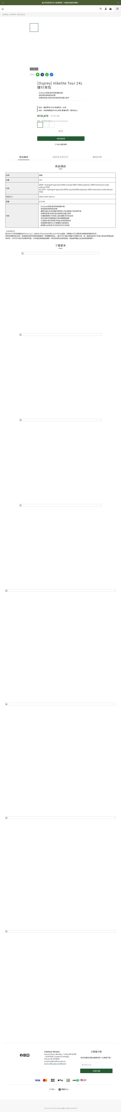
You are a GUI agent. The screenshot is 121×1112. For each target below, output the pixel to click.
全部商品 (5, 14)
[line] (37, 74)
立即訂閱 (96, 1070)
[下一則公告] (118, 3)
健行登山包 (21, 14)
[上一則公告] (3, 3)
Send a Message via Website (55, 1063)
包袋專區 (13, 14)
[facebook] (42, 74)
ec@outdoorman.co (57, 1061)
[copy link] (51, 74)
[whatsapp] (47, 74)
